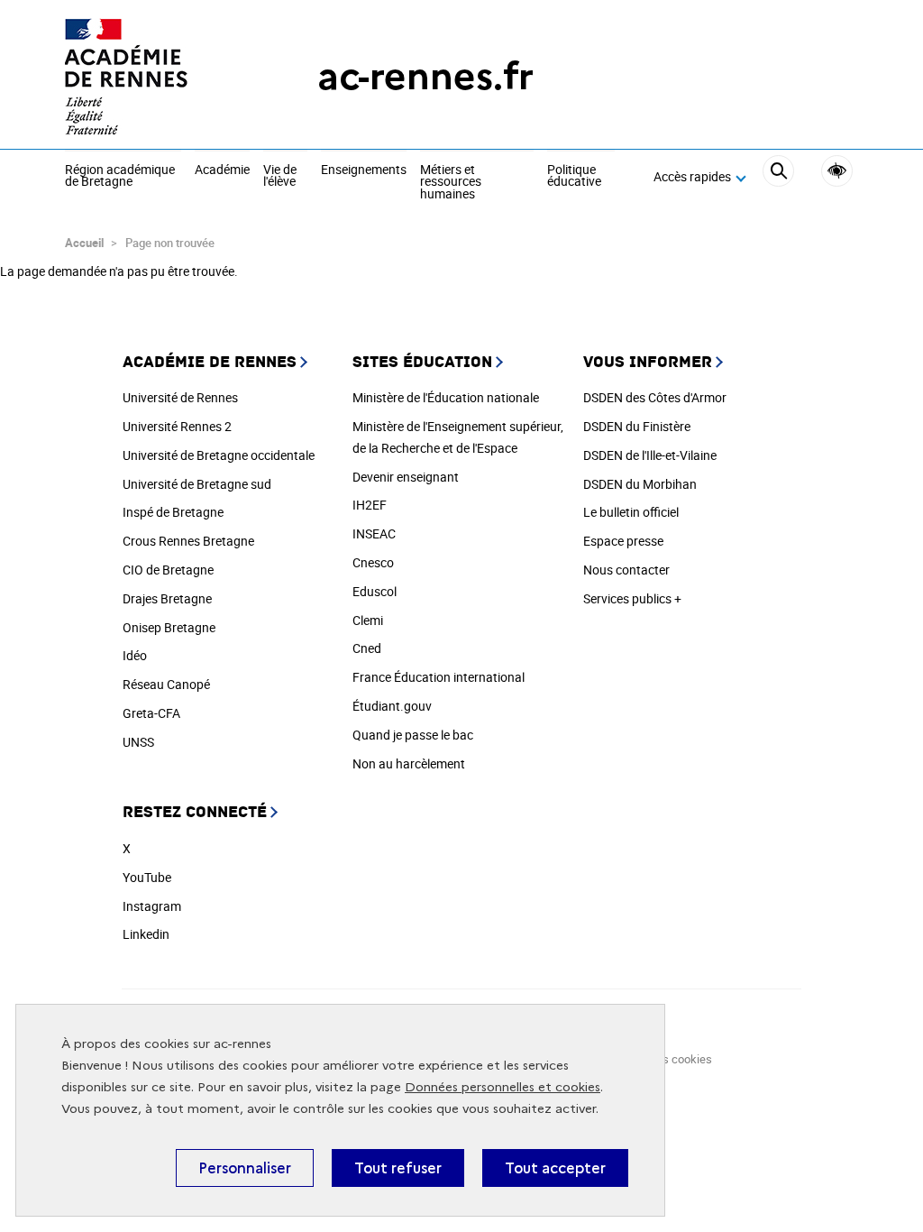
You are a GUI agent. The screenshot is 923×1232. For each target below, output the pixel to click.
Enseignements (364, 170)
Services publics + (632, 598)
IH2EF (369, 504)
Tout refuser (398, 1168)
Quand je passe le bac (412, 734)
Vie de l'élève (280, 176)
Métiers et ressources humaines (450, 182)
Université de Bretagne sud (197, 483)
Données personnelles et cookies (502, 1087)
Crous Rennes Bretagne (188, 540)
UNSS (138, 741)
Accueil (84, 242)
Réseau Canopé (166, 684)
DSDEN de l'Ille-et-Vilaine (650, 455)
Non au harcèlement (408, 763)
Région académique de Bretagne (120, 176)
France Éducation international (438, 676)
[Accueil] (155, 76)
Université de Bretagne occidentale (219, 455)
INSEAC (374, 533)
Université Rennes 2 (177, 426)
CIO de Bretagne (168, 569)
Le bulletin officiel (631, 511)
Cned (366, 648)
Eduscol (374, 591)
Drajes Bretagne (167, 598)
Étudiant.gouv (392, 705)
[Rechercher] (778, 177)
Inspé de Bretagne (173, 511)
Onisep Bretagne (169, 627)
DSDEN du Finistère (636, 426)
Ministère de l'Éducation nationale (445, 397)
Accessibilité (837, 171)
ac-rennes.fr (425, 76)
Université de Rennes (180, 397)
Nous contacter (626, 569)
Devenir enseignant (405, 476)
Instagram (152, 906)
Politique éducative (574, 176)
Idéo (135, 655)
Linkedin (146, 933)
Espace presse (623, 540)
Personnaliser (244, 1168)
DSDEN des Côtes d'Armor (655, 397)
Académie (222, 170)
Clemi (367, 620)
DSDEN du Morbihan (640, 483)
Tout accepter (555, 1168)
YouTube (147, 877)
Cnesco (373, 562)
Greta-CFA (151, 713)
